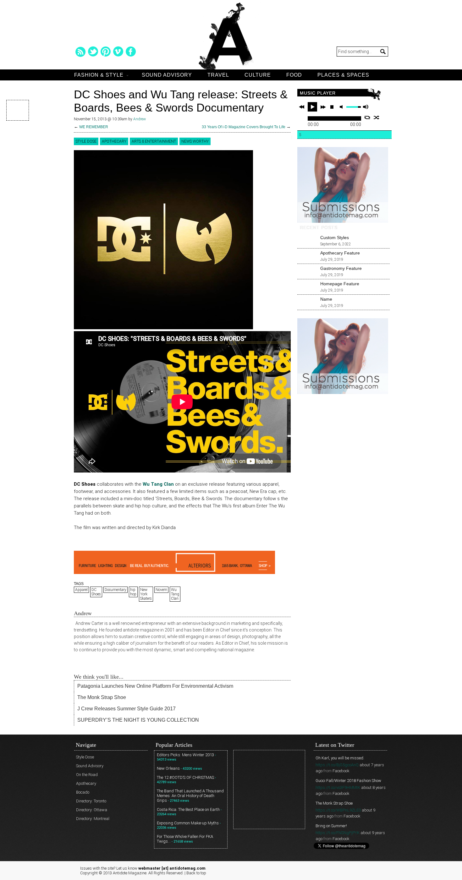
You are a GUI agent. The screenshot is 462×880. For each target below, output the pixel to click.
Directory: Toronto (91, 801)
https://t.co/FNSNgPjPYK (338, 832)
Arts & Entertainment (154, 141)
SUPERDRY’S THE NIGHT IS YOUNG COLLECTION (138, 720)
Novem (161, 590)
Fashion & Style (99, 75)
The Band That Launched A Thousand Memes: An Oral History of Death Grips (190, 796)
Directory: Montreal (92, 818)
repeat (367, 117)
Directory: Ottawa (91, 809)
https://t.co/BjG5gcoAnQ (337, 764)
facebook (130, 51)
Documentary (115, 590)
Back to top (196, 873)
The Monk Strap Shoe (101, 697)
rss (80, 51)
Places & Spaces (343, 75)
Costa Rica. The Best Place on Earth (188, 809)
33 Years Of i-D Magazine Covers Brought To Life (243, 127)
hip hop (133, 592)
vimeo (118, 51)
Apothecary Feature (340, 252)
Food (294, 75)
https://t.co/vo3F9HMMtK (338, 787)
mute (342, 107)
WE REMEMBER (93, 127)
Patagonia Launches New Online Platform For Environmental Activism (155, 686)
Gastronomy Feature (341, 268)
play (312, 107)
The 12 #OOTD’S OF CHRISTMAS (185, 777)
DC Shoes (96, 592)
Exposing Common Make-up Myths (188, 823)
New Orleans (168, 768)
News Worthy (195, 141)
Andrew (139, 119)
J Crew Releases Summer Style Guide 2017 (126, 708)
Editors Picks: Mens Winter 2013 (185, 754)
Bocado (82, 792)
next (323, 106)
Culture (258, 75)
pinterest (105, 51)
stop (331, 106)
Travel (218, 75)
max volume (365, 107)
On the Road (87, 774)
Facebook (341, 770)
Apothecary (114, 141)
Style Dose (86, 141)
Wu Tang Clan (175, 594)
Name (326, 299)
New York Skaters (146, 594)
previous (301, 106)
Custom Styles (334, 237)
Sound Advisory (167, 75)
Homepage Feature (339, 283)
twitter (93, 51)
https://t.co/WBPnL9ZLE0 (338, 810)
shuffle (377, 117)
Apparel (81, 590)
